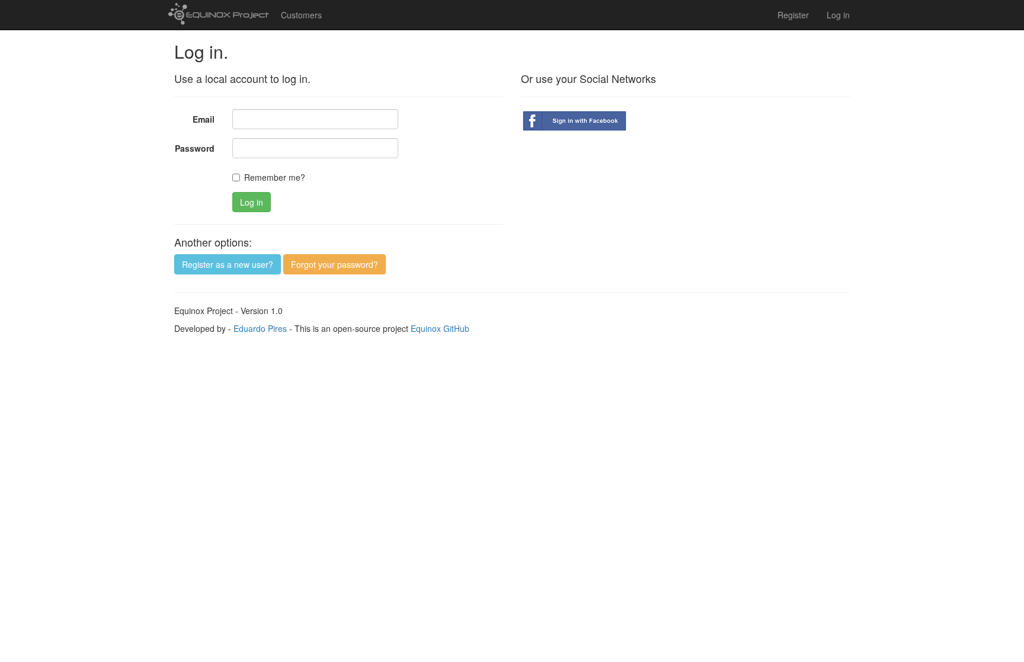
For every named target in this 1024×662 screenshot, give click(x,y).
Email (204, 119)
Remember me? (274, 177)
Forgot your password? (334, 264)
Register (793, 15)
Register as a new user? (227, 264)
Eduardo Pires (260, 328)
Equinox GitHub (440, 328)
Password (195, 148)
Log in (838, 15)
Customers (301, 15)
